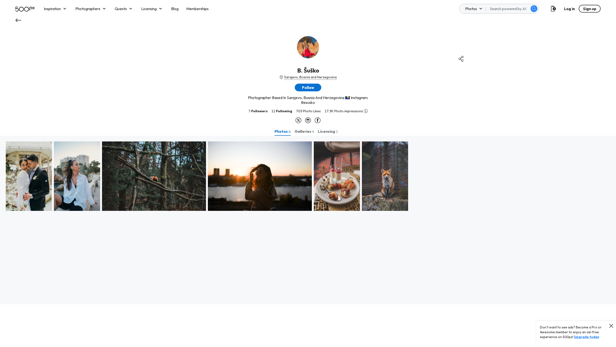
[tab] (283, 131)
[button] (534, 9)
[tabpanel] (308, 220)
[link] (29, 176)
